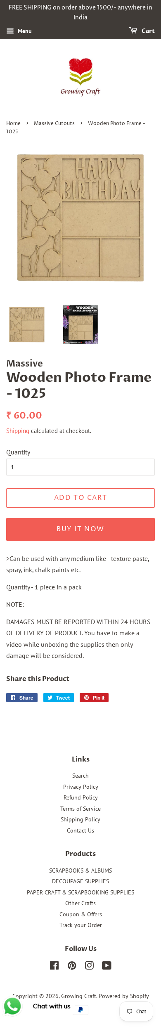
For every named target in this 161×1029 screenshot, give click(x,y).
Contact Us (80, 830)
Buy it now (80, 529)
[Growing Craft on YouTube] (106, 967)
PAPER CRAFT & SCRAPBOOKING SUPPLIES (80, 892)
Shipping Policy (80, 819)
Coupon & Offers (80, 914)
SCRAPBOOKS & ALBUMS (80, 870)
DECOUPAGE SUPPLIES (80, 881)
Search (80, 775)
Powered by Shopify (124, 996)
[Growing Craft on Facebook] (54, 967)
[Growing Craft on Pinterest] (71, 967)
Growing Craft (78, 996)
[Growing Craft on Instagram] (89, 967)
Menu (24, 31)
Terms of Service (80, 808)
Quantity (18, 452)
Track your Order (80, 925)
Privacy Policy (80, 786)
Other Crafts (80, 903)
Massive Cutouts (54, 123)
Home (13, 123)
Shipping (17, 431)
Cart (147, 31)
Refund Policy (81, 797)
